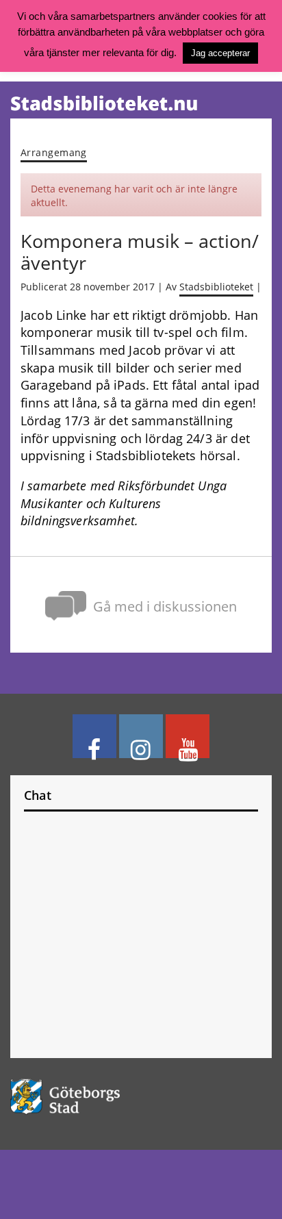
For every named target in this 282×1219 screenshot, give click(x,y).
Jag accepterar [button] (220, 53)
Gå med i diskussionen (165, 606)
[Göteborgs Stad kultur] (141, 1097)
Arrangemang (54, 152)
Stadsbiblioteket (216, 287)
